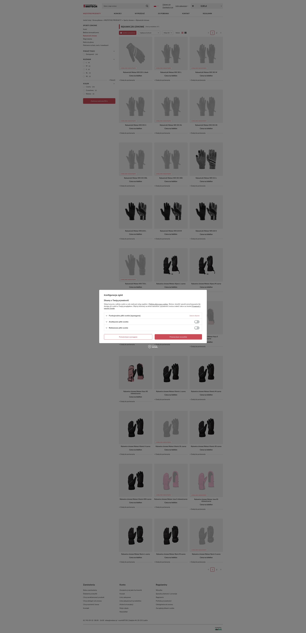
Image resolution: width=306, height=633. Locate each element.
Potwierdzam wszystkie (178, 337)
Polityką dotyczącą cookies (158, 304)
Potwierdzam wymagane (128, 337)
